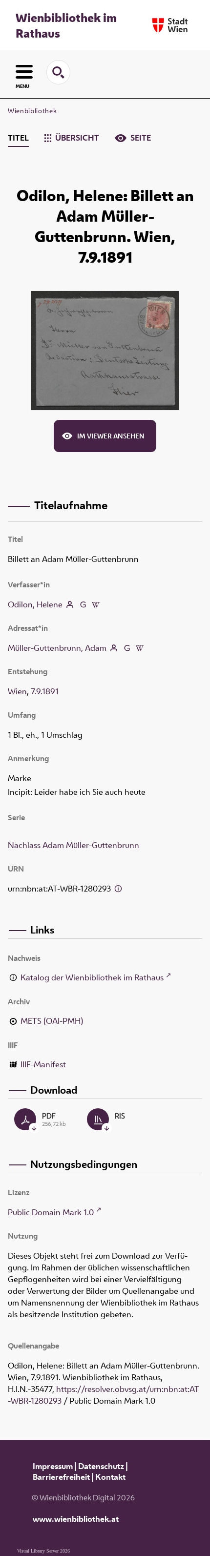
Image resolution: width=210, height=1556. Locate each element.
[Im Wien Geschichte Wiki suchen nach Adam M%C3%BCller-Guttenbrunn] (139, 648)
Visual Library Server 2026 (43, 1551)
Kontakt (110, 1477)
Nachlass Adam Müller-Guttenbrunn (73, 845)
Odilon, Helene (35, 604)
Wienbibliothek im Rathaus (66, 25)
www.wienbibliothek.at (76, 1519)
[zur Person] (69, 604)
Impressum (53, 1466)
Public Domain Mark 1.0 (51, 1212)
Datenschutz (101, 1466)
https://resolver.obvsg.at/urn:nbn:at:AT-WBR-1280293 (103, 1395)
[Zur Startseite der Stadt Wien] (169, 25)
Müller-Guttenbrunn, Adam (57, 648)
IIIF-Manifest (43, 1064)
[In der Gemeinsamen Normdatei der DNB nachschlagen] (82, 604)
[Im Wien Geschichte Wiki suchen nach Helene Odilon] (95, 604)
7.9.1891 (45, 691)
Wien (17, 691)
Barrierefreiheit (61, 1477)
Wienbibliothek (32, 110)
